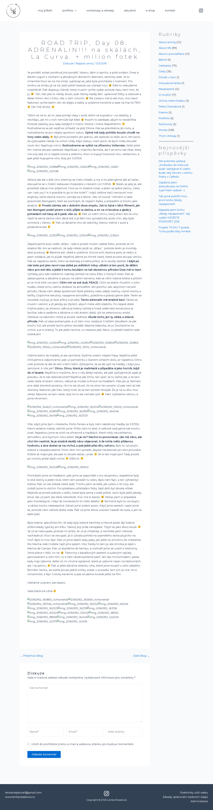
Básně (163, 59)
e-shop (150, 10)
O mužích (165, 94)
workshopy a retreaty (100, 10)
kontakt (170, 10)
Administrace (199, 801)
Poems (163, 112)
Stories (163, 130)
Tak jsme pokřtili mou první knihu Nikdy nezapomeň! (173, 200)
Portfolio (164, 118)
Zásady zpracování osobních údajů (185, 797)
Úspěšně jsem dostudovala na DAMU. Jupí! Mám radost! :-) (174, 186)
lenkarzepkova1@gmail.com (23, 792)
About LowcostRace (172, 54)
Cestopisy (165, 65)
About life (165, 48)
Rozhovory (165, 124)
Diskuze (68, 63)
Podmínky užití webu (194, 792)
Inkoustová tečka (170, 83)
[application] (74, 10)
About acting (167, 42)
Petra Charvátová (170, 106)
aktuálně (130, 10)
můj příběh (45, 10)
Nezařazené (166, 89)
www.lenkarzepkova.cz (20, 797)
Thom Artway (167, 136)
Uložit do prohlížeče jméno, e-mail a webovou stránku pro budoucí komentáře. (82, 744)
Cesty (162, 71)
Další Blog (141, 656)
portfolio (67, 10)
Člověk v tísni (167, 77)
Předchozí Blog (31, 656)
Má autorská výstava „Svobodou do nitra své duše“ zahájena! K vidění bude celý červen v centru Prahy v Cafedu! (175, 169)
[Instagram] (201, 10)
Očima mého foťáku (172, 100)
